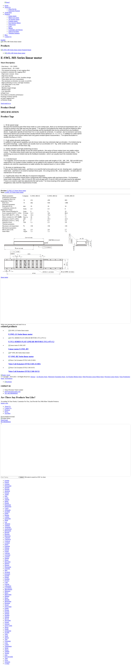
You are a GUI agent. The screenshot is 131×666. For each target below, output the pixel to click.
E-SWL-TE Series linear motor (14, 192)
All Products (8, 378)
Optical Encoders (13, 31)
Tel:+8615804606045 (11, 393)
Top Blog (7, 413)
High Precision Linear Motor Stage (93, 377)
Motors (10, 28)
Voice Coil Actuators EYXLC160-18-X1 (24, 371)
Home (6, 5)
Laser (10, 26)
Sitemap (32, 377)
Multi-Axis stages (13, 18)
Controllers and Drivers (15, 30)
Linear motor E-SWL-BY (18, 349)
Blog (6, 35)
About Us (8, 7)
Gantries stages (13, 21)
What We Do (12, 9)
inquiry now (4, 403)
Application (8, 12)
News (6, 411)
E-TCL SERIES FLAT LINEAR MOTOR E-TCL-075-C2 (31, 342)
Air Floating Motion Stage (74, 377)
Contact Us (8, 36)
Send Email (4, 420)
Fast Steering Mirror (14, 23)
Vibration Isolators (14, 33)
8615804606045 (6, 422)
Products (7, 14)
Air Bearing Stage (41, 377)
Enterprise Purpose (14, 11)
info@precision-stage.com (12, 391)
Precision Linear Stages (112, 377)
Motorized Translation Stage (56, 377)
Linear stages (12, 16)
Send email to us (6, 103)
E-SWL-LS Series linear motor (16, 190)
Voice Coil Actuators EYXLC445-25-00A (24, 364)
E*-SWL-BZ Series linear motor (21, 356)
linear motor (4, 277)
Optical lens (12, 24)
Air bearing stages (13, 19)
